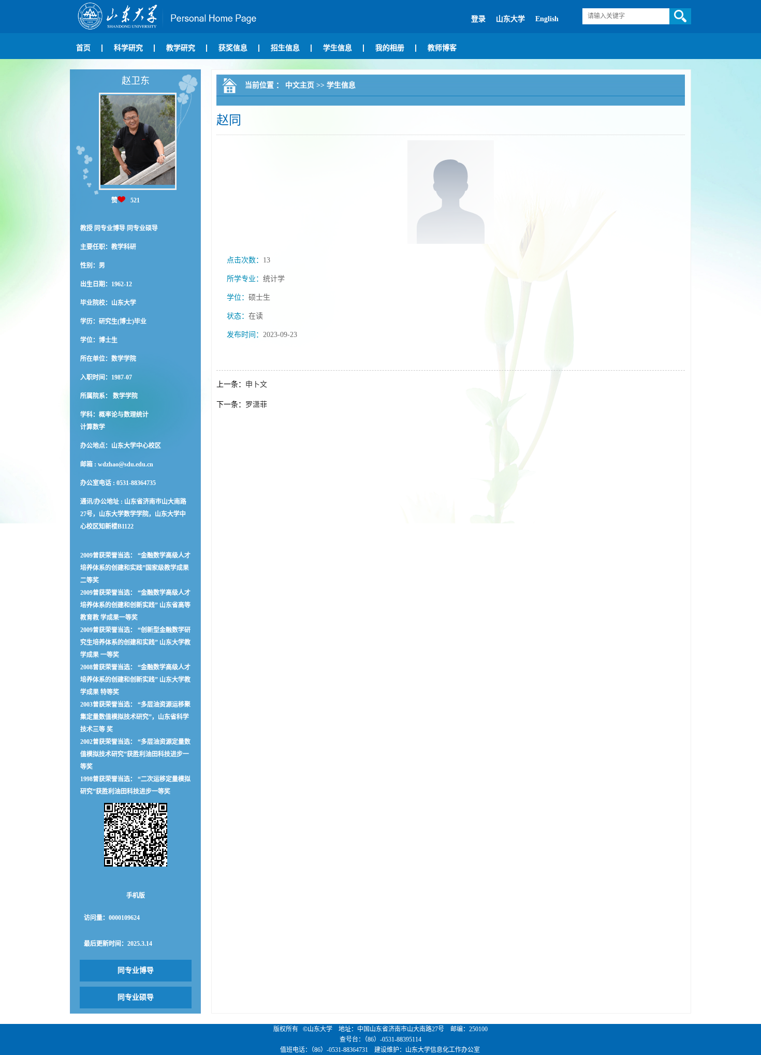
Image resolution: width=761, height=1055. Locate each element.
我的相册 (389, 48)
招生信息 (285, 48)
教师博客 (442, 48)
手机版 (135, 895)
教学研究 (180, 48)
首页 (83, 48)
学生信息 (337, 48)
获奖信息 (232, 48)
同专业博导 (136, 970)
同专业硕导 (136, 997)
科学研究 (128, 48)
